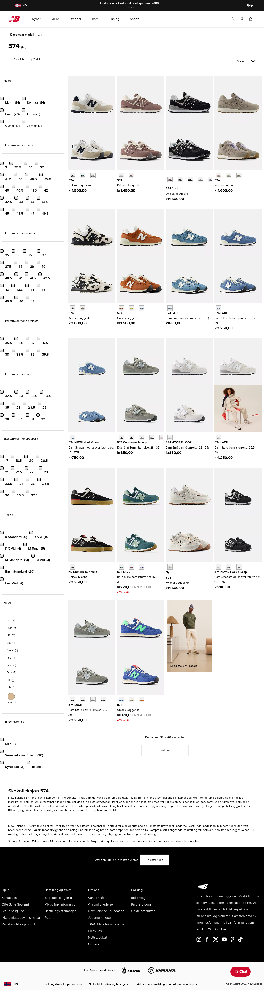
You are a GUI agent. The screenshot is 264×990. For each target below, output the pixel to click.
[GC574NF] (131, 566)
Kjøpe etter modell (22, 34)
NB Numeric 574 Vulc (82, 572)
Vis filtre (37, 59)
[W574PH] (72, 308)
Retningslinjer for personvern (63, 984)
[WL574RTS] (131, 175)
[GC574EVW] (218, 437)
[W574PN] (82, 308)
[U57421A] (82, 175)
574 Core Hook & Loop (132, 442)
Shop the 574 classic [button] (183, 666)
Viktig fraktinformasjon (61, 904)
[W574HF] (170, 566)
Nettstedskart (97, 937)
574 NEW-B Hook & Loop (230, 572)
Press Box (95, 931)
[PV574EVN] (151, 437)
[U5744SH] (131, 308)
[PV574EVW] (170, 437)
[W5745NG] (228, 175)
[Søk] (232, 19)
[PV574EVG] (141, 437)
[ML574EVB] (180, 179)
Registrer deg (154, 860)
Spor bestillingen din (59, 898)
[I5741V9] (72, 437)
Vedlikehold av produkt (18, 924)
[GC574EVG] (93, 699)
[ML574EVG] (200, 179)
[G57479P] (218, 308)
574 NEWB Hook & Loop (84, 442)
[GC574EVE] (82, 699)
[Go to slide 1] (129, 8)
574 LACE (172, 313)
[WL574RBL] (121, 175)
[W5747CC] (218, 175)
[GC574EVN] (103, 699)
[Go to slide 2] (132, 8)
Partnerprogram (142, 904)
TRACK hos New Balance (106, 924)
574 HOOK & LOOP (179, 442)
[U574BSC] (121, 699)
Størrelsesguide (13, 911)
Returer (50, 918)
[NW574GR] (239, 566)
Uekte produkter (143, 911)
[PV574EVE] (131, 437)
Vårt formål (96, 898)
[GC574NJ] (141, 566)
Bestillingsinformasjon (61, 911)
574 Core (172, 188)
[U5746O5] (93, 175)
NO (16, 984)
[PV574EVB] (121, 437)
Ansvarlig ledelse (100, 904)
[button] (241, 19)
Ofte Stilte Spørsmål (16, 904)
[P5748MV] (170, 308)
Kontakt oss (10, 898)
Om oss (93, 944)
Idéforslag (138, 898)
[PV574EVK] (162, 437)
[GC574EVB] (72, 699)
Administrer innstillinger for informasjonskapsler (168, 984)
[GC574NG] (121, 566)
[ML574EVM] (170, 179)
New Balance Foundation (106, 911)
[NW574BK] (228, 566)
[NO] (17, 5)
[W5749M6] (239, 175)
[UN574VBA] (72, 566)
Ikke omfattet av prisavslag (21, 918)
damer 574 (48, 841)
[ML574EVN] (210, 179)
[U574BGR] (131, 699)
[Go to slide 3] (134, 8)
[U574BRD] (141, 699)
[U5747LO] (141, 308)
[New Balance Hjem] (16, 19)
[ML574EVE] (190, 179)
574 (71, 180)
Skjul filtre (19, 59)
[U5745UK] (121, 308)
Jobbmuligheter (99, 918)
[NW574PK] (218, 566)
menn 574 (29, 841)
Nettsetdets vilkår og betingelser (110, 984)
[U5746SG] (72, 175)
